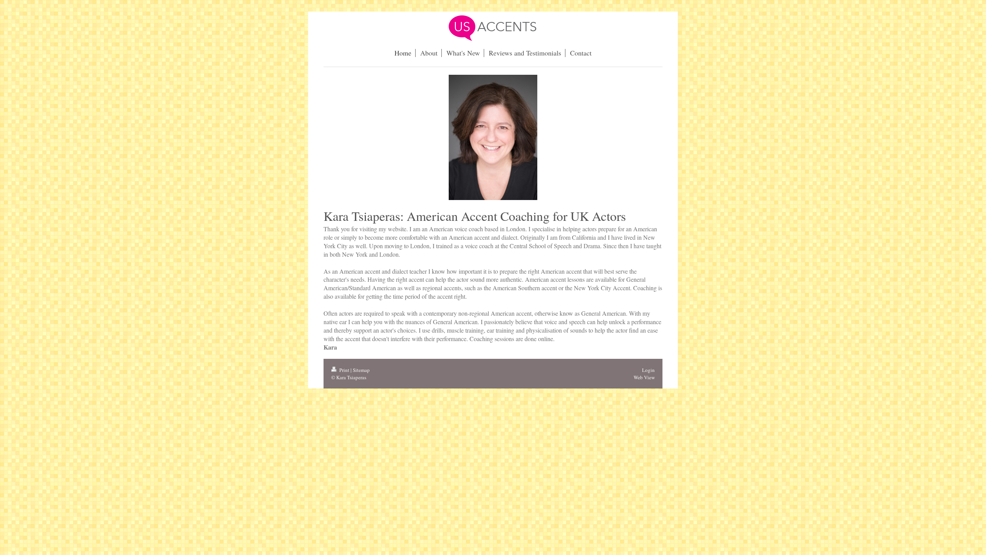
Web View (644, 377)
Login (648, 370)
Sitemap (361, 370)
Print (344, 370)
